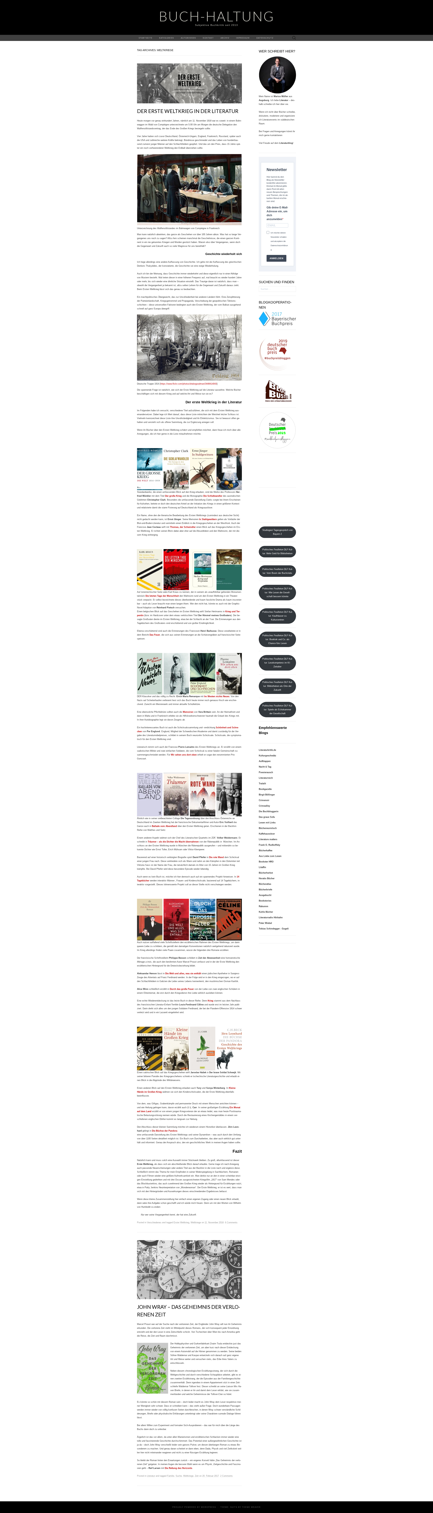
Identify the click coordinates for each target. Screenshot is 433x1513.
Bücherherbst (266, 873)
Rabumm (263, 906)
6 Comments (231, 1222)
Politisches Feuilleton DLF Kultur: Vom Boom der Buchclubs (277, 571)
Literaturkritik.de (267, 750)
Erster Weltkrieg (181, 1222)
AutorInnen (188, 38)
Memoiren (188, 712)
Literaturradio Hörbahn (271, 917)
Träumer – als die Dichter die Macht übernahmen (173, 841)
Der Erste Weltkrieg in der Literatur (187, 111)
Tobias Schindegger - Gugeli (274, 928)
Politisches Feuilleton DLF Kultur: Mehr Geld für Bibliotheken (277, 551)
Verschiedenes (154, 1222)
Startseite (145, 38)
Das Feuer (155, 635)
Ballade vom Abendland (164, 826)
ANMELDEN (276, 258)
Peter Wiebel (265, 923)
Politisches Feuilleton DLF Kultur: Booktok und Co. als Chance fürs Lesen (277, 639)
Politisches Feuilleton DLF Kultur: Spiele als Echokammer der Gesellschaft (277, 709)
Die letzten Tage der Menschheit (162, 596)
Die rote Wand (216, 857)
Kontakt (208, 38)
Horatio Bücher (267, 878)
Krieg (210, 1000)
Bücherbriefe (265, 889)
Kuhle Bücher (266, 912)
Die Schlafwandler (212, 496)
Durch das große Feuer (182, 989)
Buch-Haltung (216, 16)
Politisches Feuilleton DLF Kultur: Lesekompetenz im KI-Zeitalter (277, 663)
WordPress (208, 1507)
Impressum (243, 38)
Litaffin (262, 867)
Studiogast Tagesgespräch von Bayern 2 (277, 532)
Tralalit (262, 783)
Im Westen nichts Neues (216, 696)
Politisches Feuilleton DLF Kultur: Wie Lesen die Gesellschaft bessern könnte (277, 592)
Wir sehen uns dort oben (184, 754)
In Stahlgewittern (208, 519)
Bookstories (265, 900)
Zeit (197, 1476)
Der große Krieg (173, 496)
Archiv (225, 38)
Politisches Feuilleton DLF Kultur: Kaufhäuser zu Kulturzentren (277, 616)
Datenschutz (265, 38)
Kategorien (166, 38)
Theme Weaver (251, 1507)
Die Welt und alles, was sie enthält (183, 973)
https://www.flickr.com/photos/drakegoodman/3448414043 (189, 383)
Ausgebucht (265, 895)
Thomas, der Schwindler (183, 527)
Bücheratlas (265, 884)
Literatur (151, 1476)
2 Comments (226, 1476)
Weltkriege (196, 1222)
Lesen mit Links (267, 822)
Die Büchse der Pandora (164, 1131)
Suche (179, 1476)
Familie (170, 1476)
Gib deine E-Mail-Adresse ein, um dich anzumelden (277, 213)
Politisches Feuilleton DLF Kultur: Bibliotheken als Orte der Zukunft (277, 686)
